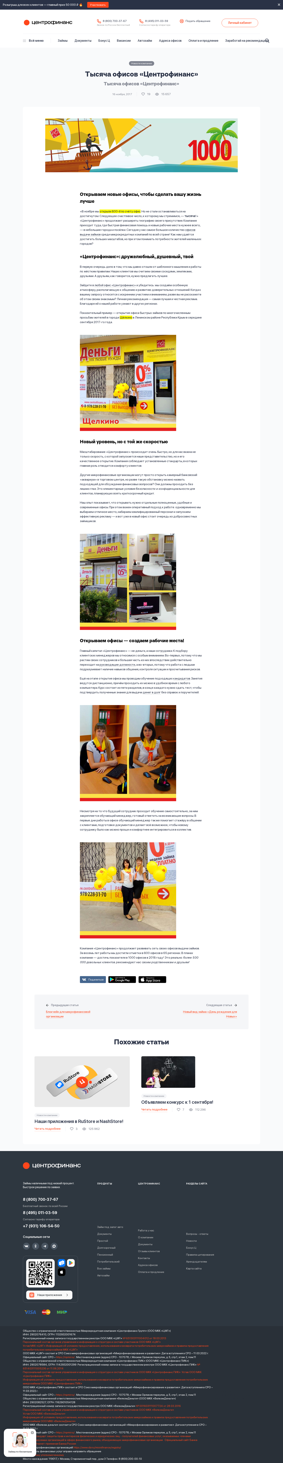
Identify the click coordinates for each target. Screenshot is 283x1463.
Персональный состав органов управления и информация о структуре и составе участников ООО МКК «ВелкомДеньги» (99, 1409)
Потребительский (108, 1261)
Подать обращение (198, 20)
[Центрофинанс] (52, 1165)
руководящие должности (117, 664)
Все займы (104, 1268)
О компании (145, 1237)
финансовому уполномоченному (43, 1454)
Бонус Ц (104, 40)
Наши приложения (49, 1295)
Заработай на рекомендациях (247, 40)
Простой (102, 1240)
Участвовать (98, 4)
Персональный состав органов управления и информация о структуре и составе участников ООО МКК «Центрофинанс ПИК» (102, 1372)
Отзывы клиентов (149, 1251)
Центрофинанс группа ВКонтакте (26, 1246)
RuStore (61, 1263)
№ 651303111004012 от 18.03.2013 (144, 1338)
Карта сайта (194, 1268)
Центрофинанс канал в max (54, 1246)
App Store (152, 979)
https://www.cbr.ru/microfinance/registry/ (97, 1447)
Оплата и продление (203, 40)
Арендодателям (196, 1261)
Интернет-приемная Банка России (54, 1443)
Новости (191, 1240)
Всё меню (36, 40)
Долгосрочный (106, 1247)
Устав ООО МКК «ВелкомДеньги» (44, 1413)
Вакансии (124, 40)
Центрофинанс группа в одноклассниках (35, 1246)
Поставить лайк (146, 94)
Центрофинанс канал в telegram (44, 1246)
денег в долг (152, 692)
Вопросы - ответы (197, 1233)
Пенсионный (105, 1254)
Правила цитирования (200, 1254)
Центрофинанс (47, 23)
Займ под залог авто (110, 1226)
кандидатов (181, 678)
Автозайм (145, 40)
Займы (63, 40)
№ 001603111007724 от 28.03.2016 (158, 1405)
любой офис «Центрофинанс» (115, 285)
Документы (83, 40)
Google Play (122, 979)
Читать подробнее (47, 1128)
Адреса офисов (170, 40)
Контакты (144, 1258)
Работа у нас (146, 1230)
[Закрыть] (32, 1433)
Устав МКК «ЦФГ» (34, 1345)
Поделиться (96, 979)
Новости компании (141, 63)
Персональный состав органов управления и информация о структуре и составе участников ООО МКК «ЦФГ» (92, 1341)
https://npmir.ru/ (65, 1357)
